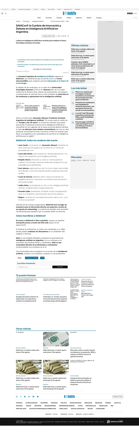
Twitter (17, 396)
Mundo (28, 406)
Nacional (19, 406)
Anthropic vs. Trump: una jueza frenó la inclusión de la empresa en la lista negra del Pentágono (55, 299)
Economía (49, 18)
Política (69, 18)
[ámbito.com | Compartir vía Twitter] (61, 36)
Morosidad (77, 9)
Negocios (79, 18)
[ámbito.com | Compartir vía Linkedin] (63, 36)
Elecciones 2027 (68, 9)
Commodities (85, 160)
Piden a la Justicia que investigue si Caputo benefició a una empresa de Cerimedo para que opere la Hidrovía (84, 96)
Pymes (59, 9)
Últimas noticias (31, 403)
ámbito (18, 21)
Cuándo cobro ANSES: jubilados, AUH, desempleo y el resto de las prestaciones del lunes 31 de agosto (83, 65)
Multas (90, 409)
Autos (80, 406)
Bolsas (79, 160)
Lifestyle (117, 403)
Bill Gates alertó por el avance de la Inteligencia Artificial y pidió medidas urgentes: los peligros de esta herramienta (59, 109)
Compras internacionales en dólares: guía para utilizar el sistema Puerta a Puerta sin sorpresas (81, 381)
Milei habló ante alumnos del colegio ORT (87, 295)
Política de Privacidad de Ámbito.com (42, 409)
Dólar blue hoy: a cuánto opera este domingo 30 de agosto (54, 388)
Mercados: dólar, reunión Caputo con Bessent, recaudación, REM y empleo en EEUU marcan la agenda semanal (83, 353)
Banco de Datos (75, 403)
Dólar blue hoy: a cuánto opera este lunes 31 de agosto (82, 57)
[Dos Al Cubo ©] (115, 421)
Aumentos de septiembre (24, 9)
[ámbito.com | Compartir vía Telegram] (65, 36)
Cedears (92, 160)
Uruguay (99, 18)
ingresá (135, 13)
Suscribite (60, 266)
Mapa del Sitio (21, 409)
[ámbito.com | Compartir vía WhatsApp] (56, 36)
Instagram (24, 396)
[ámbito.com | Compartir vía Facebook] (59, 36)
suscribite (130, 13)
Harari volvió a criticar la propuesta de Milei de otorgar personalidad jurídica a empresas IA (32, 108)
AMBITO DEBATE (85, 414)
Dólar (39, 18)
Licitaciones (100, 409)
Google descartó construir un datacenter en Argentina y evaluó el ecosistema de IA (27, 299)
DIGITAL (51, 414)
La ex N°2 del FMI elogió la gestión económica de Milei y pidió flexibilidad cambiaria (84, 116)
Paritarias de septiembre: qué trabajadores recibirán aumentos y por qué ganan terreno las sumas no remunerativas (85, 106)
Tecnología (26, 21)
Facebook (20, 396)
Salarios (43, 9)
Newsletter (135, 17)
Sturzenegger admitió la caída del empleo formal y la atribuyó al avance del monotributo (84, 125)
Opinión (89, 18)
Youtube (33, 396)
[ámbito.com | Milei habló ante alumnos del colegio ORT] (75, 294)
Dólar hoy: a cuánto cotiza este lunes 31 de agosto (82, 50)
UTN (42, 258)
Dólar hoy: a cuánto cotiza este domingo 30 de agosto (54, 379)
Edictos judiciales (77, 409)
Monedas (73, 160)
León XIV (36, 9)
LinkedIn (29, 396)
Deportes (37, 406)
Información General (67, 406)
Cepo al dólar (51, 9)
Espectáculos (91, 406)
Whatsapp (38, 396)
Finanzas (59, 18)
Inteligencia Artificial (38, 21)
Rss (112, 406)
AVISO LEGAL (63, 409)
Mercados (88, 403)
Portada (19, 403)
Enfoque (13, 9)
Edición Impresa (50, 406)
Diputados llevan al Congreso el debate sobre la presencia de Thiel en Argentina (87, 283)
